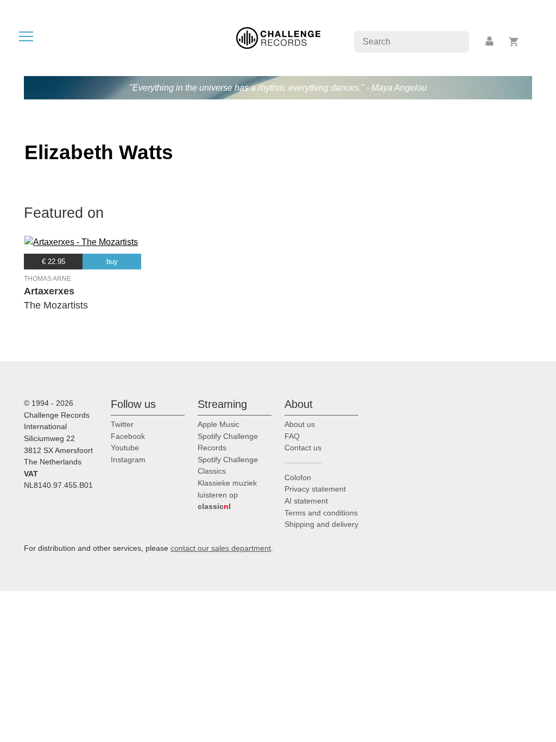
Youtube (125, 447)
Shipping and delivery (321, 524)
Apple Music (218, 424)
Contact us (303, 447)
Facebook (128, 436)
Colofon (298, 477)
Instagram (128, 459)
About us (300, 424)
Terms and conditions (321, 512)
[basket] (514, 41)
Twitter (122, 424)
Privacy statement (315, 489)
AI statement (306, 500)
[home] (278, 37)
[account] (490, 41)
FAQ (292, 436)
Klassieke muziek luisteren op (227, 495)
